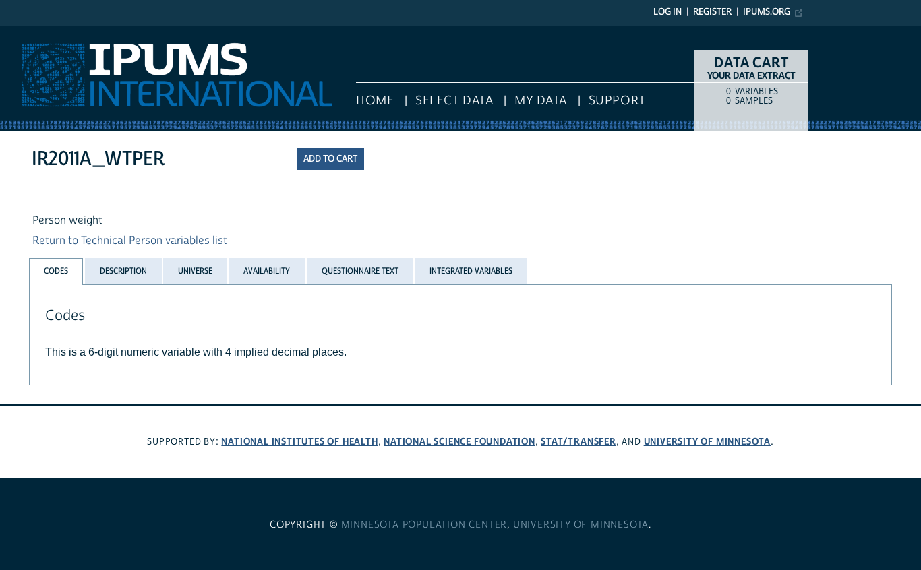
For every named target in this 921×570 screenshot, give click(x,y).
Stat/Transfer (578, 441)
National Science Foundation (459, 441)
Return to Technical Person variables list (129, 240)
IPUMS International (49, 32)
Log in (667, 12)
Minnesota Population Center (424, 525)
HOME (375, 100)
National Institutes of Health (299, 441)
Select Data (454, 100)
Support (617, 100)
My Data (540, 100)
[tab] (56, 271)
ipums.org (766, 12)
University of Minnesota (707, 441)
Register (712, 12)
